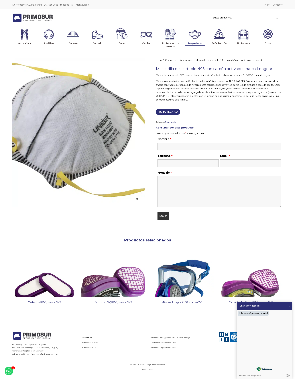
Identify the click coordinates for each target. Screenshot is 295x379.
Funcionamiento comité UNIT (163, 342)
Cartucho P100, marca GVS (44, 302)
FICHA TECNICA (168, 111)
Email (225, 156)
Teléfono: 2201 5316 (89, 348)
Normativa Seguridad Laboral (163, 348)
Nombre (164, 139)
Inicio (159, 60)
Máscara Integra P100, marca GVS (182, 302)
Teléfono (165, 156)
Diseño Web (147, 369)
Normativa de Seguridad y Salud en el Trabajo (170, 338)
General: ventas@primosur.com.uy (27, 351)
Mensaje (164, 172)
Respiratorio (186, 60)
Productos (170, 60)
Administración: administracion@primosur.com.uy (35, 354)
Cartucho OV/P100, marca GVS (113, 302)
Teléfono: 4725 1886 (89, 342)
